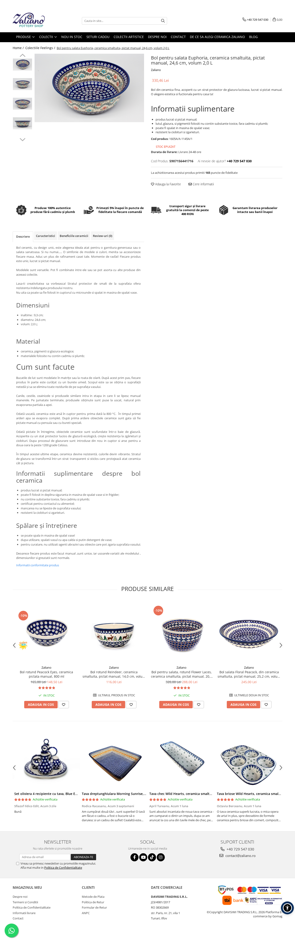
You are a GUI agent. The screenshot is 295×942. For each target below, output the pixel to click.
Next (22, 139)
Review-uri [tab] (102, 236)
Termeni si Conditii (25, 902)
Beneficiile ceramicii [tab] (74, 236)
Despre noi (20, 897)
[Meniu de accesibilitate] (287, 907)
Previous (22, 56)
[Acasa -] (36, 21)
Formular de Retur (94, 907)
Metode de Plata (93, 897)
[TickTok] (152, 857)
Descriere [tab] (23, 236)
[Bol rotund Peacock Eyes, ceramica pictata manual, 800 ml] (46, 631)
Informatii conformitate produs (37, 565)
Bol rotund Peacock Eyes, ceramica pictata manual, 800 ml (46, 674)
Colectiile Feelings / (40, 48)
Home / (19, 48)
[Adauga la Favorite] (63, 704)
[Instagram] (161, 857)
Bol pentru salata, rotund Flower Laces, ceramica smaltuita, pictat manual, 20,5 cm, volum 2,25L (181, 674)
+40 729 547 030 (240, 849)
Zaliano (156, 70)
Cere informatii (203, 184)
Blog (253, 37)
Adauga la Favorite (167, 184)
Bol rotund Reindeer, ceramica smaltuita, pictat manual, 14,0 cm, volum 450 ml (114, 674)
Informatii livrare (24, 913)
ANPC (86, 913)
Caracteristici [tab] (45, 236)
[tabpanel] (89, 88)
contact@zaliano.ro (240, 855)
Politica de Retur (93, 902)
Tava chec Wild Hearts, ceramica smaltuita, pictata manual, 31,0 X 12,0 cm (207, 793)
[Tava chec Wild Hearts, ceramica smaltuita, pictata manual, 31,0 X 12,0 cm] (181, 760)
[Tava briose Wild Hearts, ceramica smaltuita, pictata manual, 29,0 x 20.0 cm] (249, 760)
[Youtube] (143, 857)
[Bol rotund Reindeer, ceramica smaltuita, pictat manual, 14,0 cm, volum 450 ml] (114, 632)
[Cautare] (163, 21)
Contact (18, 918)
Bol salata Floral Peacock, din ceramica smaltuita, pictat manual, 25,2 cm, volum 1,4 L (249, 674)
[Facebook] (134, 857)
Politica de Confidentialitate (63, 867)
